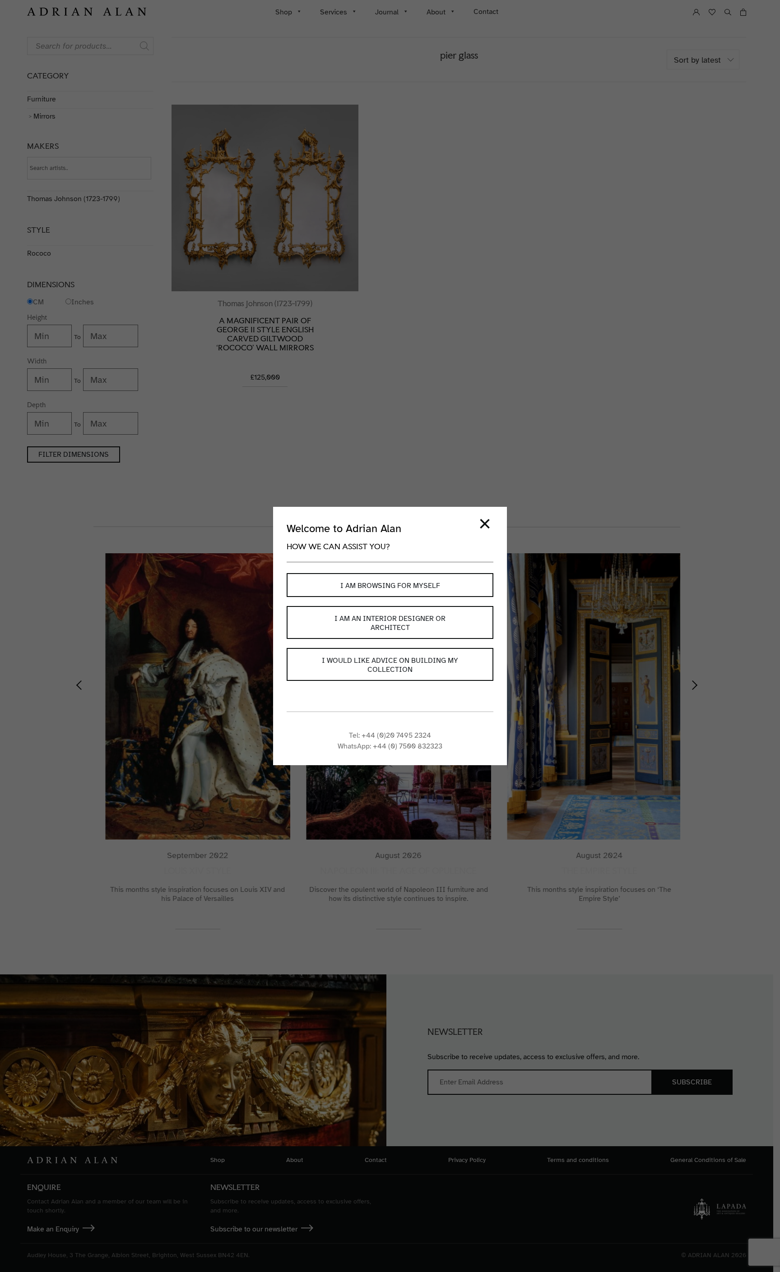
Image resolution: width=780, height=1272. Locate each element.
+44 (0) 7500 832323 (407, 746)
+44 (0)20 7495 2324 (396, 735)
